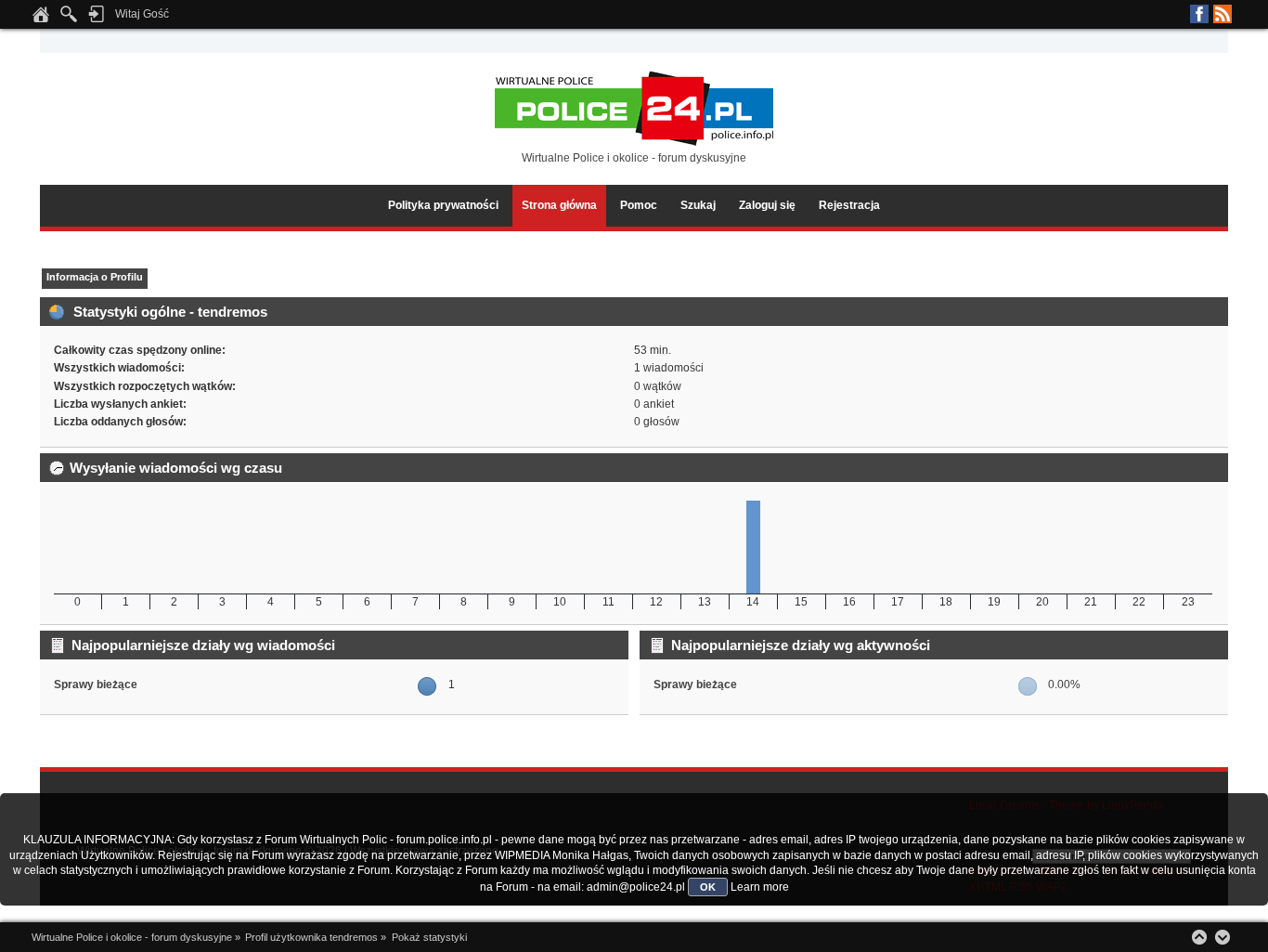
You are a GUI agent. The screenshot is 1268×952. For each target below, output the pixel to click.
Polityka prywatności (443, 205)
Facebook (1199, 14)
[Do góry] (1199, 937)
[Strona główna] (41, 19)
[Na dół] (1222, 937)
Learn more (760, 886)
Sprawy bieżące (95, 684)
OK (708, 887)
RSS (1222, 14)
